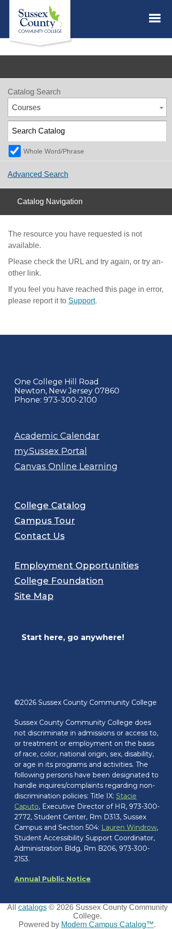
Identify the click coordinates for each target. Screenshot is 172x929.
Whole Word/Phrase (53, 151)
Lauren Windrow (129, 827)
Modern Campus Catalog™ (107, 924)
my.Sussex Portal (50, 451)
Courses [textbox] (26, 107)
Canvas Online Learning (66, 466)
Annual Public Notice (52, 879)
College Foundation (59, 581)
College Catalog (50, 505)
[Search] (157, 131)
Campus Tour (44, 521)
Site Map (34, 596)
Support (81, 301)
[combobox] (87, 107)
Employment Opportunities (76, 565)
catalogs (32, 907)
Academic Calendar (56, 436)
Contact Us (39, 536)
